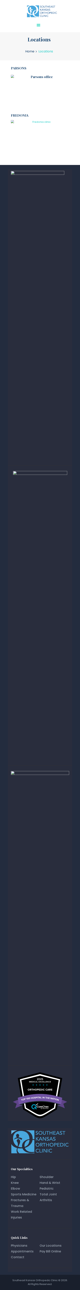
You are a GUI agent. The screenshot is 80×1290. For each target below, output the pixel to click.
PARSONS (18, 68)
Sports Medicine (23, 1194)
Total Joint (48, 1194)
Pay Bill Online (50, 1251)
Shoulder (47, 1177)
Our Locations (51, 1245)
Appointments (22, 1251)
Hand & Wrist (50, 1183)
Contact (17, 1257)
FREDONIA (19, 115)
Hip (13, 1177)
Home (29, 51)
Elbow (15, 1188)
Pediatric (47, 1188)
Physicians (19, 1245)
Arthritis (46, 1200)
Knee (15, 1183)
